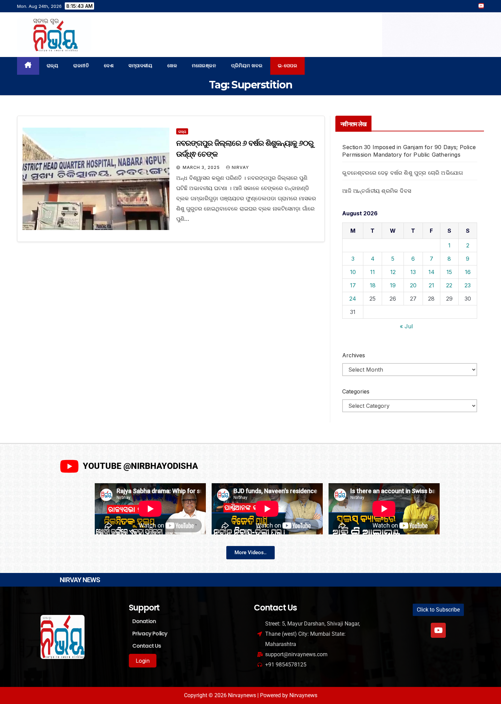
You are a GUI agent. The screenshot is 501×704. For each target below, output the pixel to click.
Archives (353, 355)
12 (393, 272)
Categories (355, 391)
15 (449, 272)
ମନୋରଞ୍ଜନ (204, 65)
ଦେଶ (108, 65)
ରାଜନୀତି (81, 65)
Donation (144, 621)
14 (431, 272)
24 (352, 298)
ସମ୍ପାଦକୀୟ (140, 65)
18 (373, 285)
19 (393, 285)
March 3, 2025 (202, 167)
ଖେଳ (172, 65)
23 (468, 285)
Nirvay (240, 167)
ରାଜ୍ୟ (53, 65)
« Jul (406, 326)
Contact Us (146, 646)
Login (143, 660)
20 (413, 285)
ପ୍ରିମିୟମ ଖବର (247, 65)
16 (468, 272)
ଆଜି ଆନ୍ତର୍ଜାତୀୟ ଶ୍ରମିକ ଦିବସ (376, 190)
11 (372, 272)
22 (449, 285)
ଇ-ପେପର (288, 65)
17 (353, 285)
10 (353, 272)
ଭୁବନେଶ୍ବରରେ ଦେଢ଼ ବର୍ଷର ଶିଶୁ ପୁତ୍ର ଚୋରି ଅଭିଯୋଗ (402, 172)
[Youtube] (438, 630)
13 (413, 272)
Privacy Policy (150, 633)
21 (431, 285)
